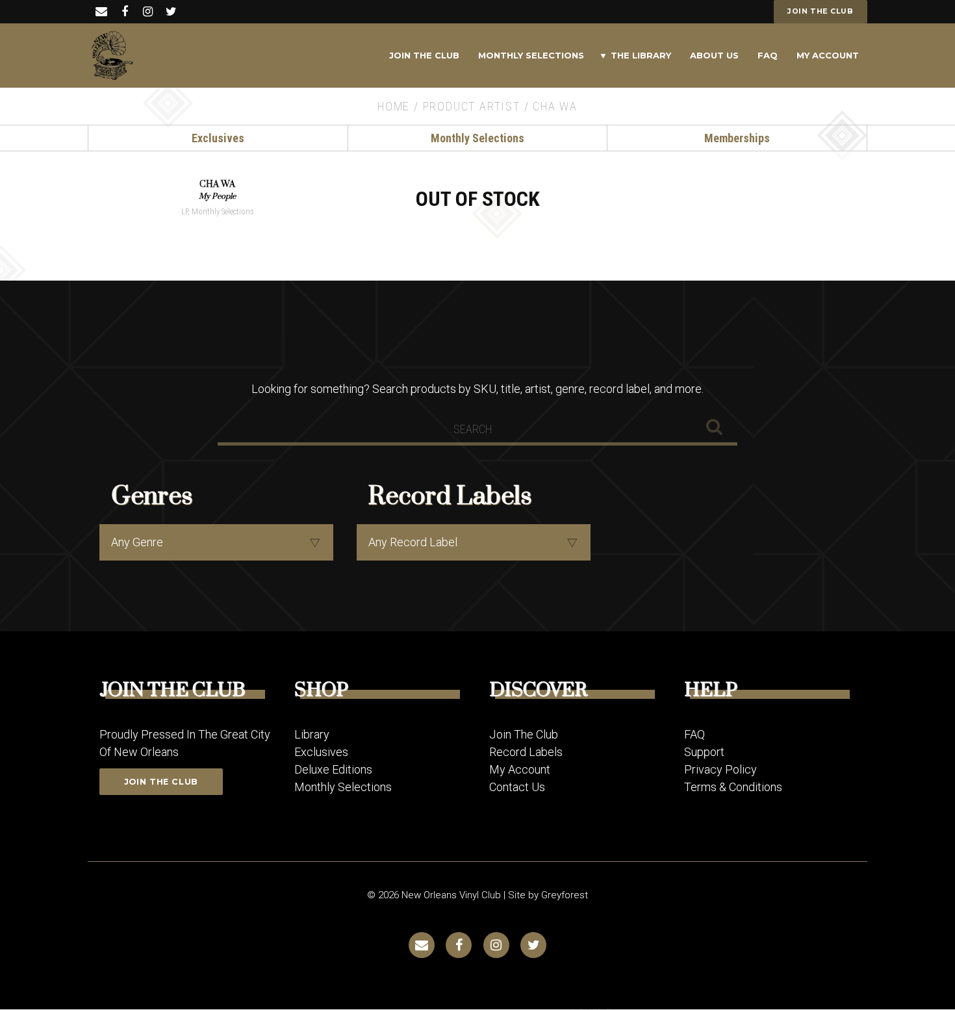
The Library (641, 55)
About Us (714, 55)
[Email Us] (101, 11)
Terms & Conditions (733, 787)
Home (393, 106)
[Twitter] (171, 11)
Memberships (737, 138)
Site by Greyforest (548, 895)
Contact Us (517, 787)
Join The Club (424, 55)
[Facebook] (124, 11)
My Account (827, 55)
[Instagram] (147, 11)
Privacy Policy (720, 769)
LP (184, 211)
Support (704, 752)
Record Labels (526, 752)
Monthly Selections (531, 55)
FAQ (768, 55)
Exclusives (218, 138)
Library (311, 734)
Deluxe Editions (333, 769)
